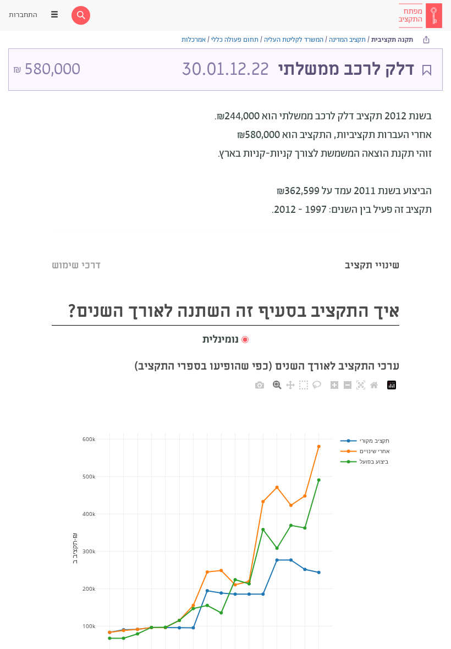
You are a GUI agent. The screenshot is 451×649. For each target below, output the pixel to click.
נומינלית (220, 340)
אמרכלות (194, 40)
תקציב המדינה (347, 40)
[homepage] (420, 15)
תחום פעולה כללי (234, 40)
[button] (225, 340)
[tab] (372, 251)
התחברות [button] (23, 15)
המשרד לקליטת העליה (293, 40)
